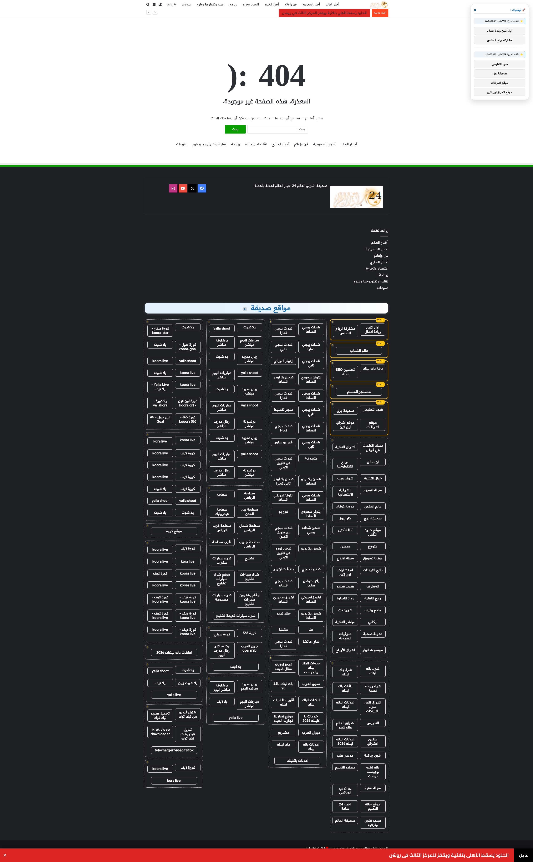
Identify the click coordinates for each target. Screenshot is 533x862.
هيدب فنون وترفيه (373, 822)
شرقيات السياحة (345, 636)
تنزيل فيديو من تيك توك (187, 714)
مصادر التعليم (345, 767)
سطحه (222, 494)
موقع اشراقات (372, 424)
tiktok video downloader (160, 731)
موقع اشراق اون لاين (345, 424)
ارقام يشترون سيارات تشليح (249, 599)
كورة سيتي (222, 634)
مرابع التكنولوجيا (345, 464)
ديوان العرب (311, 732)
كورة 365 (249, 633)
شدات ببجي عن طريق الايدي (284, 462)
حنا (311, 629)
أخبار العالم (332, 4)
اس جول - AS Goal (160, 419)
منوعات (186, 4)
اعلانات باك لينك (311, 746)
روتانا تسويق (372, 558)
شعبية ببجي (311, 569)
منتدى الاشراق (372, 741)
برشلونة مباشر (222, 342)
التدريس (373, 723)
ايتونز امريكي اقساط (283, 497)
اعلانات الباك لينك (345, 704)
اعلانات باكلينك (297, 760)
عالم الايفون (372, 506)
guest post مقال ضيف (283, 666)
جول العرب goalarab (249, 648)
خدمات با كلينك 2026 (311, 718)
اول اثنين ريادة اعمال (373, 329)
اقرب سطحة (222, 542)
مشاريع (283, 732)
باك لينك (283, 744)
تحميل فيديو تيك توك (160, 715)
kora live (160, 441)
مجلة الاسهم (373, 490)
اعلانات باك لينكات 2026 (174, 652)
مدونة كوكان (345, 506)
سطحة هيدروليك (222, 511)
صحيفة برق (345, 411)
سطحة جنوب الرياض (249, 544)
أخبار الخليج (272, 4)
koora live (160, 361)
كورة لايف (188, 453)
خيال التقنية (373, 478)
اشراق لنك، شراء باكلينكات (372, 706)
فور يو (283, 511)
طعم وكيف (373, 610)
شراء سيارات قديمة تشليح (235, 615)
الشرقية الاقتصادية (345, 492)
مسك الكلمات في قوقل (372, 447)
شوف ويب (345, 478)
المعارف (372, 586)
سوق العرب (311, 684)
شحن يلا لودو (311, 548)
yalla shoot (221, 328)
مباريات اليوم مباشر (249, 342)
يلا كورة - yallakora (160, 403)
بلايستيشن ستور (311, 583)
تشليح (249, 558)
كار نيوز (345, 518)
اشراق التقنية (345, 447)
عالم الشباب (359, 351)
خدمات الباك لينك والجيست (311, 667)
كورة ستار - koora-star (160, 330)
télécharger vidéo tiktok (174, 750)
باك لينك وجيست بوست (372, 771)
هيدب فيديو (345, 586)
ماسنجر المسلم (359, 392)
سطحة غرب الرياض (222, 527)
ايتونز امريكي (283, 361)
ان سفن (373, 462)
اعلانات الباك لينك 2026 (345, 741)
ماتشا (283, 629)
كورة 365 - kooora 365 (188, 419)
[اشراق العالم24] (378, 4)
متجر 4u (311, 458)
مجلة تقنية (373, 788)
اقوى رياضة (372, 755)
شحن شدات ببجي (311, 530)
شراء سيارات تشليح (249, 576)
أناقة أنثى (345, 530)
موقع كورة (174, 531)
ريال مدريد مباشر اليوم (249, 686)
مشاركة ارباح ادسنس (345, 330)
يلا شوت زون (187, 683)
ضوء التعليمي (373, 409)
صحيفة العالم (345, 820)
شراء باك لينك (373, 670)
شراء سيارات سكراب (222, 560)
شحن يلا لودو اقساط (284, 379)
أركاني (372, 622)
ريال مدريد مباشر (249, 358)
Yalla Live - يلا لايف (160, 386)
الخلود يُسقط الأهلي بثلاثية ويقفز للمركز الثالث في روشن (324, 13)
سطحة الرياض (249, 495)
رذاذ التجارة (345, 598)
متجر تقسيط (283, 409)
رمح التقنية (372, 598)
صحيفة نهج (373, 518)
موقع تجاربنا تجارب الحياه (283, 718)
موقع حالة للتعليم (373, 806)
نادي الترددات (373, 570)
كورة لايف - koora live (187, 599)
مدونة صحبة (372, 634)
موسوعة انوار (373, 650)
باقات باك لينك (345, 688)
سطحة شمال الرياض (249, 527)
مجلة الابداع (345, 558)
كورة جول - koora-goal (188, 346)
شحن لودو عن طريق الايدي (283, 552)
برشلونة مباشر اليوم (221, 687)
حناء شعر (283, 613)
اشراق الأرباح (345, 650)
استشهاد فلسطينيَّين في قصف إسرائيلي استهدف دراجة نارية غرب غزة (436, 855)
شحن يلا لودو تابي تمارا (284, 481)
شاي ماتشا (311, 641)
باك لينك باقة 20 (283, 686)
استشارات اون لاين (345, 572)
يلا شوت (249, 327)
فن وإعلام (291, 4)
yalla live (236, 718)
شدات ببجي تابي (284, 346)
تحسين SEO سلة (345, 371)
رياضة (233, 4)
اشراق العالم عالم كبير (345, 725)
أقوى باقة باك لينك (283, 702)
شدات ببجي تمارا (284, 330)
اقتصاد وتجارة (251, 4)
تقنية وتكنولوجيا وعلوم (210, 4)
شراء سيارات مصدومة (222, 597)
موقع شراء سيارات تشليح (222, 578)
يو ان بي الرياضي (345, 790)
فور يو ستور (283, 442)
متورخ (372, 546)
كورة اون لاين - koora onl (187, 403)
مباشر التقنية (345, 622)
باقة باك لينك (373, 368)
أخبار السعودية (311, 4)
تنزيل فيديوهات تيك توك (188, 733)
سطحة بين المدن (249, 511)
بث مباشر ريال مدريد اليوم (222, 650)
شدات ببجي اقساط (311, 329)
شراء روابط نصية (373, 688)
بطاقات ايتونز (283, 569)
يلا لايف (235, 667)
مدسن (345, 546)
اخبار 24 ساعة (345, 806)
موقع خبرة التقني (373, 532)
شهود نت (345, 610)
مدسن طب (345, 755)
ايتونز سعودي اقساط (311, 379)
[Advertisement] (266, 30)
